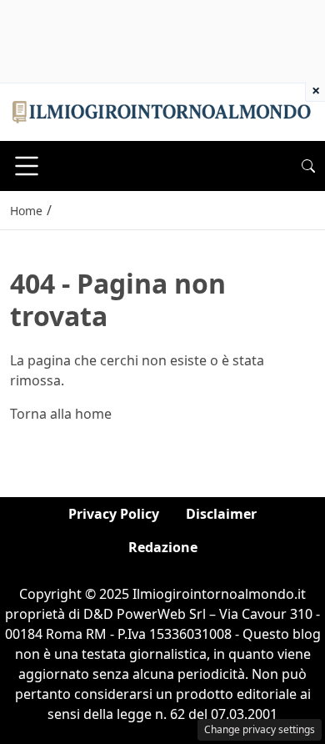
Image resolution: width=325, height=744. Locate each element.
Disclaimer (221, 514)
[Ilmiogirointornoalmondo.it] (162, 111)
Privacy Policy (113, 514)
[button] (308, 166)
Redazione (163, 547)
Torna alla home (61, 414)
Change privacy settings (259, 729)
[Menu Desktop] (26, 166)
